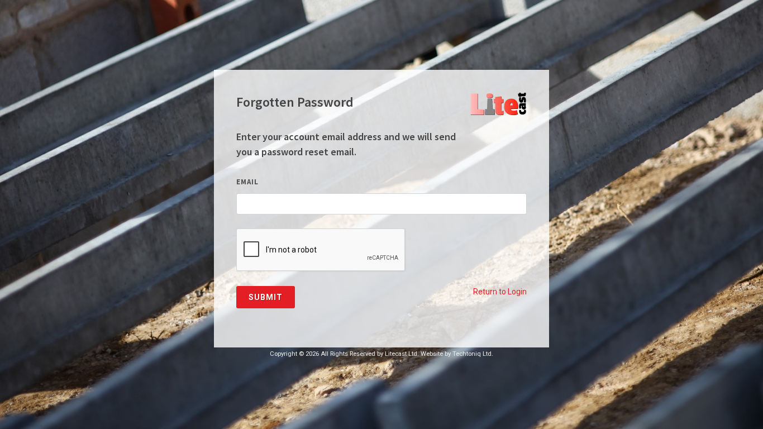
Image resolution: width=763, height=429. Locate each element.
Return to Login (500, 291)
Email (247, 182)
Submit (266, 297)
